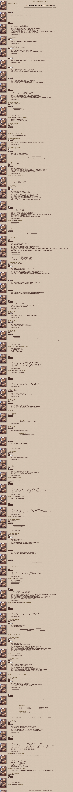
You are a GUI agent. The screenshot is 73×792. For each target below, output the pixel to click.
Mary (51, 248)
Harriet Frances (18, 526)
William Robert (18, 380)
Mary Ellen (14, 350)
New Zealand (27, 70)
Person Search (44, 7)
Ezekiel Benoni (32, 648)
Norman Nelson (16, 766)
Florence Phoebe (31, 112)
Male (14, 256)
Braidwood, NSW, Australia (33, 194)
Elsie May (15, 258)
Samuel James (18, 726)
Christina (17, 741)
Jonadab (17, 108)
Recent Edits (40, 7)
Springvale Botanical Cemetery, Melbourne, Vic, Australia (43, 31)
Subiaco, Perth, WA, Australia (39, 97)
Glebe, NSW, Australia (39, 271)
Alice (17, 381)
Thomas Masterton (32, 669)
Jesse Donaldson (19, 268)
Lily (50, 112)
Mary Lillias (18, 644)
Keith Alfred (15, 583)
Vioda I (14, 759)
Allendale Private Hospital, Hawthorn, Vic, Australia (45, 594)
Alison (17, 337)
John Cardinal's (35, 790)
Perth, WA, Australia (35, 95)
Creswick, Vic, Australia (32, 362)
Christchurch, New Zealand (26, 421)
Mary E (14, 255)
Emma (22, 215)
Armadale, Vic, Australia (35, 597)
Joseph (23, 614)
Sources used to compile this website (31, 7)
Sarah (17, 303)
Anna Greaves (18, 665)
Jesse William (16, 259)
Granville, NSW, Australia (36, 684)
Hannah (23, 169)
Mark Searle (41, 788)
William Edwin (18, 591)
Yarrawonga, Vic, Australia (35, 646)
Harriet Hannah (16, 257)
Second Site (38, 790)
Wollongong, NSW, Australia (32, 51)
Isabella (16, 26)
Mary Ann (15, 222)
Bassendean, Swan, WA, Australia (41, 697)
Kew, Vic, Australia (30, 30)
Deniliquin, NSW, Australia (39, 60)
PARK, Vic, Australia (33, 491)
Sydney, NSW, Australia (39, 142)
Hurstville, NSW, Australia (35, 472)
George (23, 363)
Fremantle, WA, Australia (46, 648)
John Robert (18, 664)
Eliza (14, 223)
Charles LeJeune (19, 525)
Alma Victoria (16, 758)
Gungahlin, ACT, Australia (33, 293)
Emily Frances (18, 611)
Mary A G (15, 180)
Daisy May (18, 93)
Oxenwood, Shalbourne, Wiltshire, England (42, 214)
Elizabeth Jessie (18, 727)
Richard (17, 625)
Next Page (54, 7)
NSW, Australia (34, 233)
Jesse (16, 243)
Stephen (24, 510)
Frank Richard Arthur (17, 120)
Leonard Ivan (15, 581)
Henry (16, 539)
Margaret (18, 154)
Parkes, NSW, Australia (37, 729)
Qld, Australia (28, 15)
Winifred (15, 762)
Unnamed (14, 372)
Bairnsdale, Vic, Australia (37, 113)
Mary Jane (17, 360)
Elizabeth (17, 109)
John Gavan (15, 119)
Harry (29, 630)
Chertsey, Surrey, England (34, 216)
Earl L (14, 765)
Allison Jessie (15, 348)
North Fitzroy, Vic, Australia (33, 28)
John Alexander (29, 364)
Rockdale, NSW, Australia (41, 250)
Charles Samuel (16, 135)
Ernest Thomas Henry (33, 490)
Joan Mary (15, 655)
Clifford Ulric (15, 582)
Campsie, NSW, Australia (32, 315)
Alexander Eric (24, 698)
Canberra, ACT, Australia (39, 292)
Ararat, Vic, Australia (33, 670)
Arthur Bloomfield (25, 573)
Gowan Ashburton (17, 761)
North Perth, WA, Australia (34, 649)
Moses (17, 191)
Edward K (23, 684)
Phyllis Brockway (16, 498)
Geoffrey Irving (15, 580)
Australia (35, 702)
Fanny (16, 626)
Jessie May (17, 592)
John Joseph (15, 179)
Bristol (31, 667)
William (43, 112)
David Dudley (34, 596)
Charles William (15, 349)
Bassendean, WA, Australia (37, 700)
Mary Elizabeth (33, 248)
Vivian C (22, 472)
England (30, 212)
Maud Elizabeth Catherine (20, 507)
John (16, 25)
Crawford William (29, 340)
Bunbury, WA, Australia (36, 156)
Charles (40, 340)
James (17, 209)
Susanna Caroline (33, 489)
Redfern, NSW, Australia (31, 41)
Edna (14, 462)
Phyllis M (15, 760)
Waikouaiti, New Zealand (26, 434)
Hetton (14, 763)
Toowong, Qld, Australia (37, 562)
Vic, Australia (59, 112)
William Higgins (18, 92)
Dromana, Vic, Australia (31, 341)
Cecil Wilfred (15, 784)
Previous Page (50, 7)
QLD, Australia (36, 509)
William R (15, 178)
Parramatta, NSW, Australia (41, 169)
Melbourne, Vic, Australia (35, 282)
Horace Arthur (31, 511)
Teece (14, 764)
